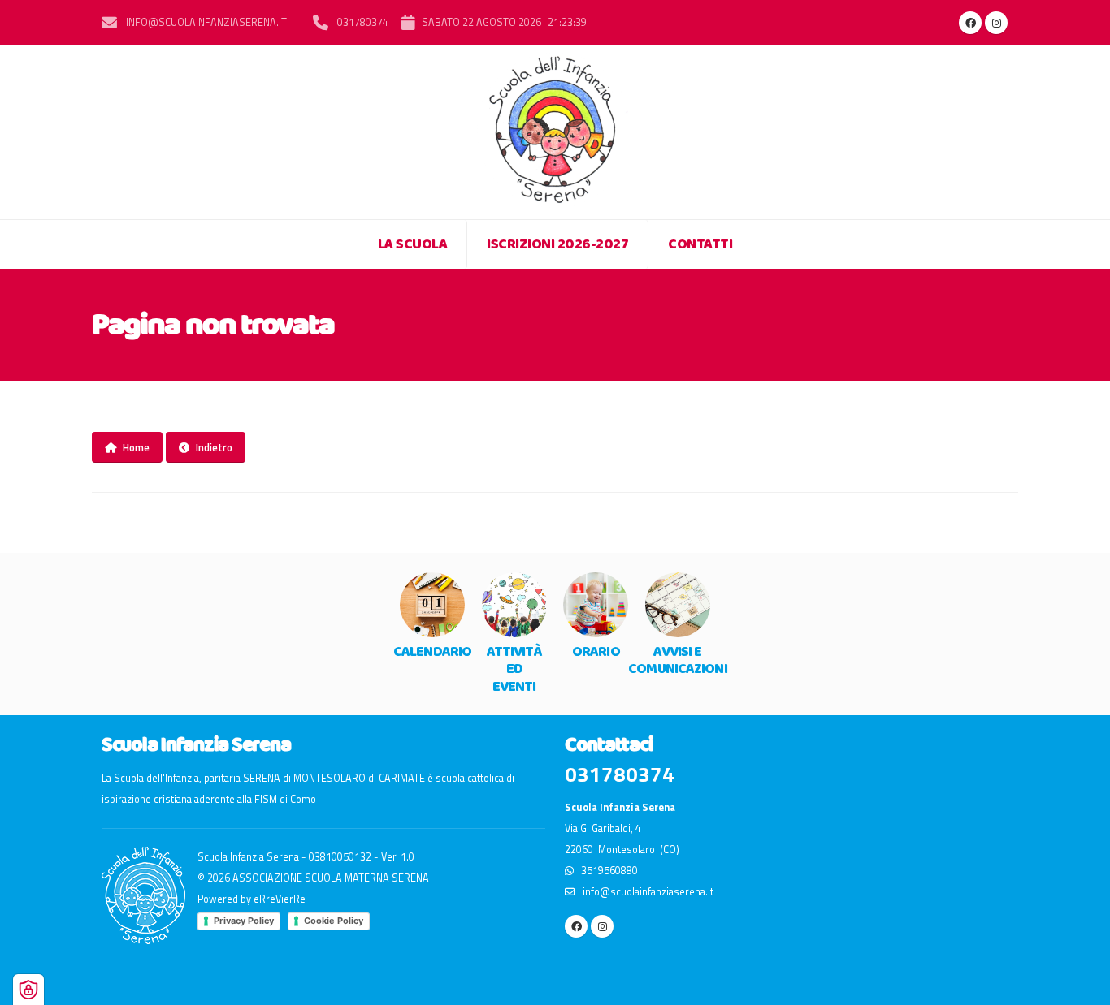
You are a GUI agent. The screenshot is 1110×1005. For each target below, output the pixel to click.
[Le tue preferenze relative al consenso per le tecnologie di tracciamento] (28, 989)
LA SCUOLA (413, 244)
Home (136, 447)
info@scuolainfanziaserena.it (205, 22)
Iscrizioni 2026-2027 (557, 244)
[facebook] (970, 22)
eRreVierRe (280, 899)
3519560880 (606, 870)
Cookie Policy (333, 920)
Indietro (214, 447)
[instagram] (996, 22)
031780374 (361, 22)
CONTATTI (700, 244)
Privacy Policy (244, 920)
